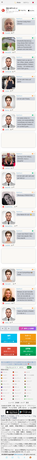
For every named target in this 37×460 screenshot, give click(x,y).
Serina (7, 110)
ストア (23, 402)
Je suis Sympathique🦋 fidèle (24, 273)
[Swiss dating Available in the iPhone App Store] (12, 411)
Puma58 (7, 33)
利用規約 (4, 407)
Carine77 (7, 303)
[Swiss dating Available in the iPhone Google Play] (25, 411)
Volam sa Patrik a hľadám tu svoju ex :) (25, 312)
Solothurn (19, 18)
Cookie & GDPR (6, 405)
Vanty (7, 322)
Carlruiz (7, 168)
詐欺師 (17, 402)
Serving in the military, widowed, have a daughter (24, 159)
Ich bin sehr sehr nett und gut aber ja (25, 177)
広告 (13, 405)
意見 (27, 402)
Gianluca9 (8, 71)
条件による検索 (29, 328)
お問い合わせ (22, 407)
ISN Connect (18, 454)
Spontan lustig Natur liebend (24, 22)
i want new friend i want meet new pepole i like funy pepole (25, 236)
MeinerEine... (9, 226)
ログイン (26, 2)
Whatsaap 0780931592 (25, 195)
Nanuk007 (8, 52)
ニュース (11, 402)
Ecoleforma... (9, 207)
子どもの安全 (13, 407)
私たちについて (21, 405)
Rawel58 (7, 187)
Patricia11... (8, 284)
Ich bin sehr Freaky (23, 99)
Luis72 (7, 129)
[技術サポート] (30, 458)
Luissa (7, 91)
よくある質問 (32, 407)
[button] (2, 2)
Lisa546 (7, 245)
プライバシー (31, 405)
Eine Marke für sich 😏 (24, 214)
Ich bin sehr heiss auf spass (24, 80)
